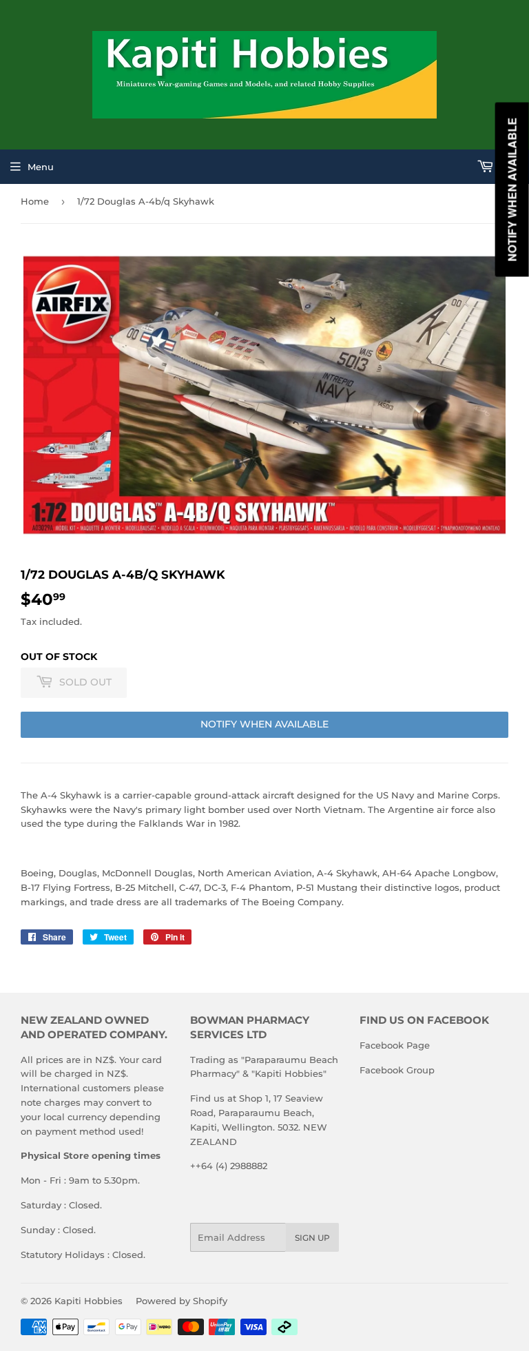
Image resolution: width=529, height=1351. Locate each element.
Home (35, 201)
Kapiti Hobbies (88, 1300)
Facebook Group (397, 1069)
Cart (508, 166)
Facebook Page (395, 1045)
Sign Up (312, 1238)
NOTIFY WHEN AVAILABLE (264, 724)
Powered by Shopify (181, 1300)
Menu (41, 166)
